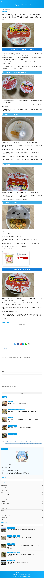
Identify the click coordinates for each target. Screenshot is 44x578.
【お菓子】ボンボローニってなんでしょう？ (17, 403)
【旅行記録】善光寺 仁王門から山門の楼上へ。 (17, 562)
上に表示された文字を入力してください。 (9, 386)
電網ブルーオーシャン (22, 6)
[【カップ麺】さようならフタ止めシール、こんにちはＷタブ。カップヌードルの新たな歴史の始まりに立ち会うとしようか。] (23, 344)
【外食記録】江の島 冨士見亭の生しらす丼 (17, 436)
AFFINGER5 (29, 576)
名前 (3, 371)
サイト (3, 380)
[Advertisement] (22, 332)
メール (3, 375)
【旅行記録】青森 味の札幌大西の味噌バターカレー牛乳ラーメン (22, 411)
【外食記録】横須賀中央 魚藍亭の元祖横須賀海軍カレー (20, 428)
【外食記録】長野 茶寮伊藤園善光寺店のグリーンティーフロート (21, 554)
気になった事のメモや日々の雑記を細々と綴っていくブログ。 (22, 574)
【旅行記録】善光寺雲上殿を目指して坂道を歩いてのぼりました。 (21, 529)
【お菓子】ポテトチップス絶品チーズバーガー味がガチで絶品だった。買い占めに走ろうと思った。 (23, 441)
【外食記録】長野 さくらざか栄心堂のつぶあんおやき (19, 537)
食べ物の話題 (5, 348)
